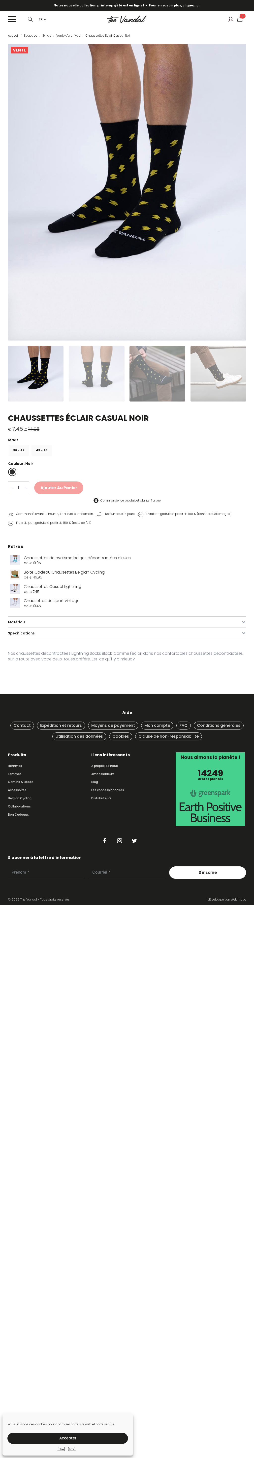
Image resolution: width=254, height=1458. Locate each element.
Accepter (67, 1438)
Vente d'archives (68, 35)
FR (41, 19)
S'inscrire (208, 872)
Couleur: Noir (20, 463)
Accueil (13, 35)
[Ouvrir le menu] (12, 19)
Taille (127, 440)
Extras (46, 35)
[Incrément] (25, 488)
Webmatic (238, 899)
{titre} (61, 1449)
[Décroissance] (12, 488)
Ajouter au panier (58, 488)
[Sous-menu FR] (44, 19)
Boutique (30, 35)
